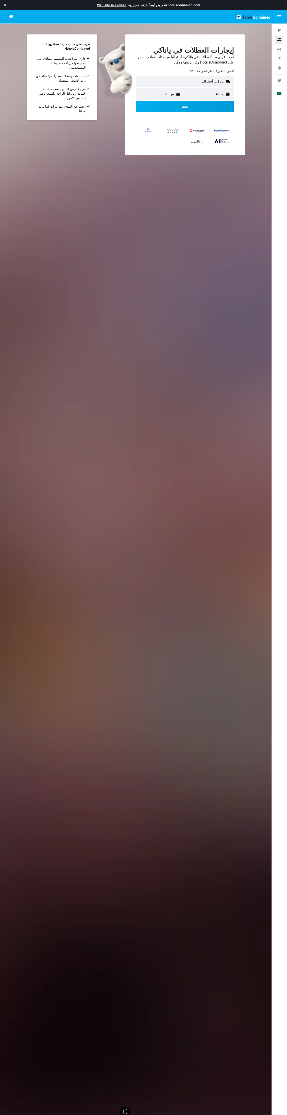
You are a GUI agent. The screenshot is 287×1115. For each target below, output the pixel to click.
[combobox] (211, 70)
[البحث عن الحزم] (279, 58)
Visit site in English (111, 5)
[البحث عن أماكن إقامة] (279, 39)
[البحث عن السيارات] (279, 49)
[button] (5, 5)
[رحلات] (279, 80)
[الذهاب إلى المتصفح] (279, 68)
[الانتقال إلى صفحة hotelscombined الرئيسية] (253, 17)
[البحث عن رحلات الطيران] (279, 30)
